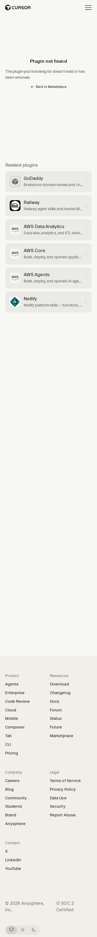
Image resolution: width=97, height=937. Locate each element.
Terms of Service (65, 780)
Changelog (60, 692)
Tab (8, 735)
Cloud (10, 710)
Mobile (11, 718)
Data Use (58, 798)
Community (16, 798)
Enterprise (15, 692)
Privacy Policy (63, 789)
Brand (10, 815)
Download (59, 684)
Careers (12, 780)
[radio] (11, 930)
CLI (8, 744)
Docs (54, 701)
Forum (58, 710)
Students (13, 806)
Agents (12, 684)
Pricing (11, 753)
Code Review (17, 701)
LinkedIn (15, 859)
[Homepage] (17, 7)
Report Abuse (63, 815)
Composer (15, 727)
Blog (9, 789)
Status (58, 718)
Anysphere (17, 823)
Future (58, 727)
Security (57, 806)
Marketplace (61, 735)
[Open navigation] (88, 7)
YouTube (15, 868)
